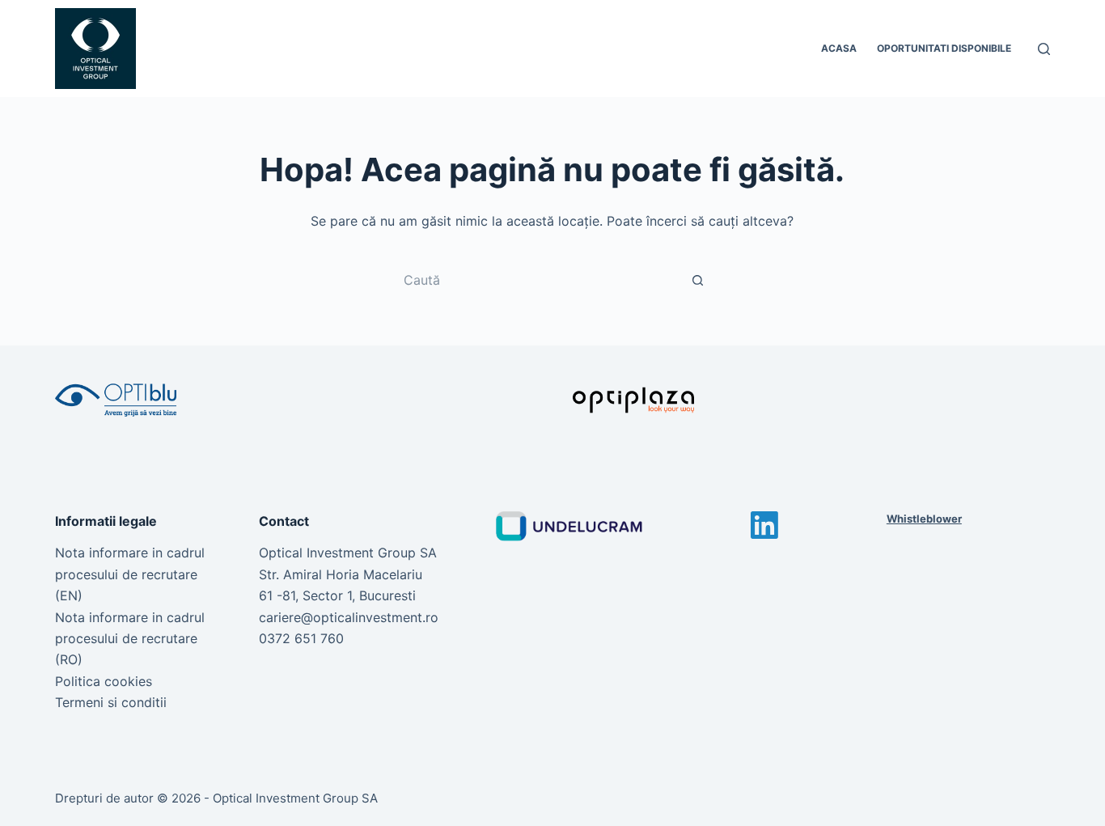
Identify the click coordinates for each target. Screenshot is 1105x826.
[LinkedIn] (764, 525)
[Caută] (1044, 49)
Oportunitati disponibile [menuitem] (944, 48)
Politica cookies (103, 681)
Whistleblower (924, 518)
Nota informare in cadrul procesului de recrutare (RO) (130, 638)
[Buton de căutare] (698, 280)
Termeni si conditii (111, 702)
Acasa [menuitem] (839, 48)
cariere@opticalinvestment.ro (348, 617)
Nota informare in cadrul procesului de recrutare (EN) (130, 574)
